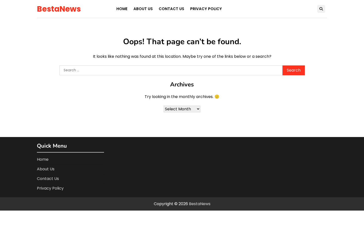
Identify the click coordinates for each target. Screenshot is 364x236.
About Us (143, 8)
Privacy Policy (206, 8)
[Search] (321, 9)
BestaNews (59, 8)
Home (122, 8)
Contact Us (171, 8)
